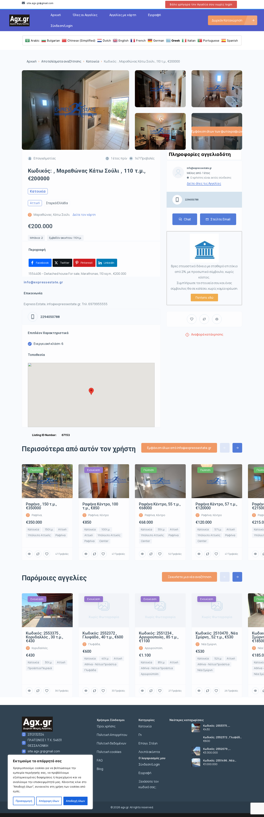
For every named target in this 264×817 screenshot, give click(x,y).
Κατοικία (92, 61)
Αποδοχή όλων (75, 800)
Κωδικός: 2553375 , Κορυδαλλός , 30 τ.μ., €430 (221, 725)
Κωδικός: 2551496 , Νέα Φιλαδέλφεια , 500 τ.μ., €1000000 (218, 760)
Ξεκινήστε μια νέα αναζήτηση (189, 577)
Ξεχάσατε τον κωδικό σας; (149, 784)
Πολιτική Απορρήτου (112, 735)
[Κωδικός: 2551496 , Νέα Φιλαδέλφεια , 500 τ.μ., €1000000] (196, 762)
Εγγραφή (154, 15)
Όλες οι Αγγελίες (85, 15)
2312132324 (36, 734)
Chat (187, 219)
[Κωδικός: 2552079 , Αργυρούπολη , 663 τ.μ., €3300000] (196, 751)
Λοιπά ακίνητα (149, 752)
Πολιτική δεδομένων (111, 743)
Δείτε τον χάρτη (84, 214)
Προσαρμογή (24, 800)
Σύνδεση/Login (61, 26)
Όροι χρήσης (106, 726)
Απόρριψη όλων (49, 800)
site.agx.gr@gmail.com (44, 751)
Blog (100, 769)
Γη (140, 735)
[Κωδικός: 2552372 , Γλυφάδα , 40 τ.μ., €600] (196, 739)
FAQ (100, 760)
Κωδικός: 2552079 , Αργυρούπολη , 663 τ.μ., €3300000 (219, 749)
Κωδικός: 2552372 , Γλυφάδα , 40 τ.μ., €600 (222, 737)
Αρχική (56, 15)
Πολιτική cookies (109, 752)
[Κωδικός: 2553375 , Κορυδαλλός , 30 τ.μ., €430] (196, 728)
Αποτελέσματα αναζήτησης (61, 61)
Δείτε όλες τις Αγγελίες (204, 183)
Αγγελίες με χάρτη (122, 15)
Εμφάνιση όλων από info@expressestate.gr (179, 448)
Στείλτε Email (220, 219)
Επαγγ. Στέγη (148, 743)
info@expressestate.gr (43, 282)
